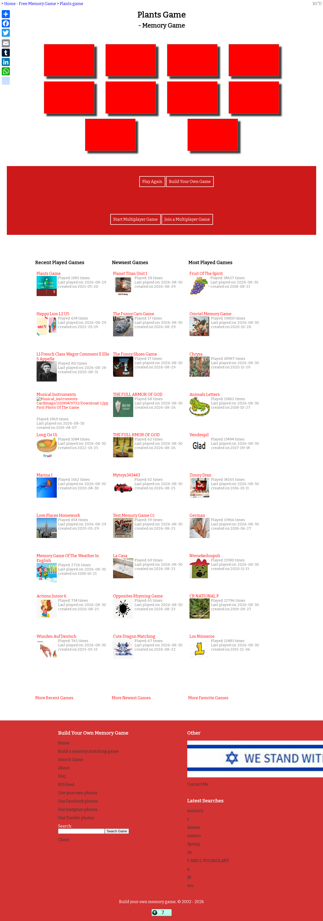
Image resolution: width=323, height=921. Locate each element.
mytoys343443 (126, 475)
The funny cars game (133, 313)
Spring (193, 844)
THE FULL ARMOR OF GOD (138, 394)
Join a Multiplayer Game (187, 219)
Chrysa (196, 354)
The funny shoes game (135, 354)
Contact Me (197, 784)
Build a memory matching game (88, 751)
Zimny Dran (200, 475)
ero (190, 885)
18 (189, 877)
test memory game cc (134, 515)
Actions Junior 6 (51, 596)
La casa (120, 555)
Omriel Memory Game (210, 313)
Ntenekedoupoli (205, 555)
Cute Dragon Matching (134, 636)
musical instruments (56, 394)
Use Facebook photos (78, 801)
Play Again (152, 181)
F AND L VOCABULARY (208, 860)
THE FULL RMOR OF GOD (136, 434)
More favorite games (208, 697)
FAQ (62, 776)
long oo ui (47, 434)
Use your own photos (77, 792)
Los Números (202, 636)
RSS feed (66, 784)
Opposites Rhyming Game (138, 596)
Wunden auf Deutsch (56, 636)
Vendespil (199, 434)
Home (63, 743)
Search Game (70, 759)
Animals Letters (205, 394)
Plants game (71, 3)
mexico (194, 835)
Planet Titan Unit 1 (130, 273)
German (197, 515)
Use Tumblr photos (76, 817)
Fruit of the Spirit (206, 273)
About (64, 768)
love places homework (58, 515)
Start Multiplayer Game (135, 219)
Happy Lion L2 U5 (53, 313)
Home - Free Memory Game (30, 3)
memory (195, 810)
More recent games (54, 697)
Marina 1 (44, 475)
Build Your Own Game (190, 181)
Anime (193, 827)
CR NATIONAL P (204, 596)
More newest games (131, 697)
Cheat (63, 839)
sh (189, 852)
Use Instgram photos (77, 809)
